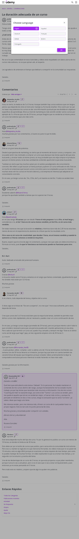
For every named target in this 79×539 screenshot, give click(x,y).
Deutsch (17, 34)
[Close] (64, 22)
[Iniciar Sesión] (76, 2)
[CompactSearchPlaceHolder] (72, 2)
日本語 (17, 39)
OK (61, 50)
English (17, 28)
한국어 (43, 39)
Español (43, 28)
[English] (10, 2)
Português (18, 44)
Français (44, 34)
